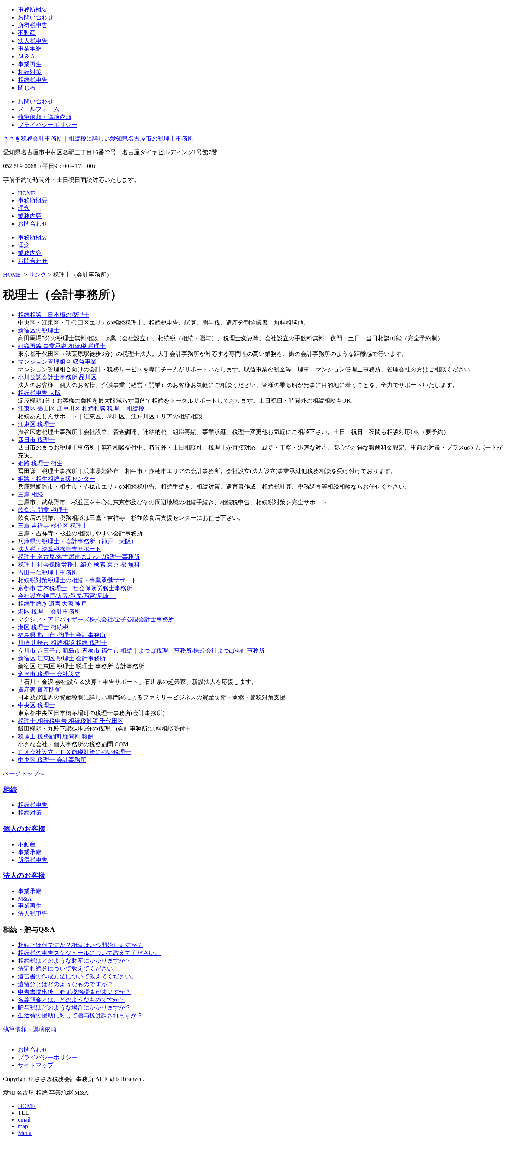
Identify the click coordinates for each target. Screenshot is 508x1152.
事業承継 (30, 48)
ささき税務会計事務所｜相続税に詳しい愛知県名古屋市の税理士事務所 (98, 138)
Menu (25, 1133)
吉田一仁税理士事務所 (47, 572)
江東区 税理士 (36, 424)
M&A (25, 898)
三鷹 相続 (30, 494)
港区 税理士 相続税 (43, 627)
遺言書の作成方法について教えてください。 (77, 976)
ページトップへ (24, 773)
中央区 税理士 (36, 705)
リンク (37, 274)
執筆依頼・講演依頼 (44, 117)
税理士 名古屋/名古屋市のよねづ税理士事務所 (79, 557)
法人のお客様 (24, 875)
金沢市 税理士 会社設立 (49, 674)
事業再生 (30, 64)
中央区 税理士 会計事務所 (52, 760)
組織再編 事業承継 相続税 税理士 (62, 346)
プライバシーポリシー (47, 125)
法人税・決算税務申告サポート (59, 549)
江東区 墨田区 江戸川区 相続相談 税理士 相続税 (81, 408)
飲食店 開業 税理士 (43, 510)
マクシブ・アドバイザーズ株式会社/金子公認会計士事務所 (96, 619)
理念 (24, 208)
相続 (10, 790)
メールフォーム (39, 109)
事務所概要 (33, 9)
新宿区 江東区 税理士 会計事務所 (62, 658)
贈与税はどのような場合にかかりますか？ (74, 1007)
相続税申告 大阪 (39, 393)
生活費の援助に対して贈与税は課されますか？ (80, 1015)
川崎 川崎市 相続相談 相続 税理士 (62, 643)
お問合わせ (33, 224)
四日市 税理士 (36, 440)
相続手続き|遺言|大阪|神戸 (52, 604)
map (23, 1126)
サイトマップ (36, 1065)
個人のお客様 (24, 829)
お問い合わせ (36, 17)
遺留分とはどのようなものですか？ (65, 984)
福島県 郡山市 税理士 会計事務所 (62, 635)
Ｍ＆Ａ (27, 56)
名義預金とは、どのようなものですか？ (71, 1000)
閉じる (27, 87)
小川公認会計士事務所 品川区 (57, 377)
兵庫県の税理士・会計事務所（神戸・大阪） (77, 541)
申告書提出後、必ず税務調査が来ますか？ (74, 992)
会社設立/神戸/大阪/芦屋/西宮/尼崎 (67, 596)
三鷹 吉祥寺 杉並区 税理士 (53, 525)
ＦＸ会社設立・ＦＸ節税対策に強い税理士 (74, 752)
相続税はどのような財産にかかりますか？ (74, 961)
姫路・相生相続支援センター (56, 479)
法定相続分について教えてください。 (68, 968)
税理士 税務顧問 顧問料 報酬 (56, 736)
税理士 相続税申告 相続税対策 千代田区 (70, 721)
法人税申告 (33, 41)
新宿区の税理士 (39, 330)
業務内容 (30, 216)
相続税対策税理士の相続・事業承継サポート (77, 580)
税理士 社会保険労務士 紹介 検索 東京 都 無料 (79, 564)
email (24, 1119)
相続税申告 (33, 80)
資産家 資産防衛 (39, 689)
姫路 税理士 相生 (40, 463)
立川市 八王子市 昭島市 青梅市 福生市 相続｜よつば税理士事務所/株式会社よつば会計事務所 (141, 650)
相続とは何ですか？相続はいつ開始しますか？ (80, 945)
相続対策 (30, 72)
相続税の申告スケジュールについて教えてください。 (89, 953)
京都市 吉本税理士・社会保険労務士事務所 (75, 588)
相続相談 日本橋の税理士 (53, 315)
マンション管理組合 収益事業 (57, 361)
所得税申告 (33, 25)
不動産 (27, 33)
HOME (27, 193)
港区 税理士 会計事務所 (49, 611)
